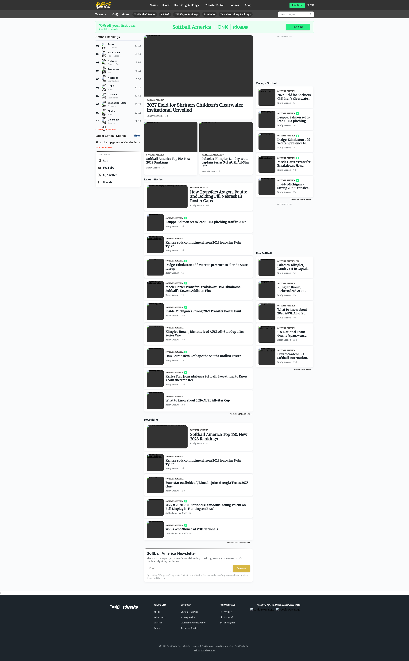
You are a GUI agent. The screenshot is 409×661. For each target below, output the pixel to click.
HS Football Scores (144, 14)
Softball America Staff (176, 513)
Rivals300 (209, 14)
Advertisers (160, 617)
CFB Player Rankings (186, 14)
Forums (234, 5)
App (105, 160)
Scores (166, 5)
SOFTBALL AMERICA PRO (213, 155)
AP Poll (165, 14)
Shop (248, 5)
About (157, 612)
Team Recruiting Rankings (235, 14)
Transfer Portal (214, 5)
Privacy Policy (188, 617)
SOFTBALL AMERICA (155, 100)
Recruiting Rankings (186, 5)
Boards (107, 182)
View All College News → (301, 199)
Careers (158, 623)
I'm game (241, 568)
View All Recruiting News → (240, 542)
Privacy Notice (194, 575)
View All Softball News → (241, 414)
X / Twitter (110, 175)
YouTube (108, 167)
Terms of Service (189, 628)
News (153, 5)
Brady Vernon (154, 115)
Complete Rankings (106, 129)
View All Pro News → (303, 369)
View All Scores (104, 148)
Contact (157, 628)
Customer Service (189, 612)
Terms (206, 575)
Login (310, 5)
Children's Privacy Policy (193, 623)
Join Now (297, 5)
